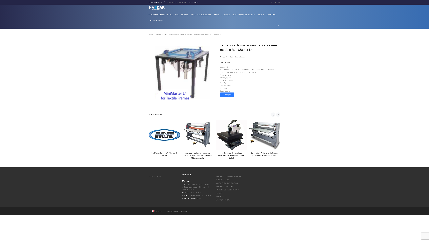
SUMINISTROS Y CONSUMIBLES (227, 190)
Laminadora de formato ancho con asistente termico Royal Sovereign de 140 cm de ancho (198, 156)
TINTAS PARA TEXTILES (224, 186)
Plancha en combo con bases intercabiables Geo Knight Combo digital (231, 156)
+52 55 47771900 (156, 2)
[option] (164, 136)
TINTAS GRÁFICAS (222, 180)
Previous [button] (273, 114)
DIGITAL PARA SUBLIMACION (227, 183)
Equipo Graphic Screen (237, 57)
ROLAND (219, 193)
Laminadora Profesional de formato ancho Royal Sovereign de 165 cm (264, 154)
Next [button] (278, 114)
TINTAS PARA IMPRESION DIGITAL (228, 176)
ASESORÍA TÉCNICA (223, 200)
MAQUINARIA (221, 196)
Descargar (227, 94)
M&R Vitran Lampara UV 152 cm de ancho (164, 154)
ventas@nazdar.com (194, 198)
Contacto (195, 2)
